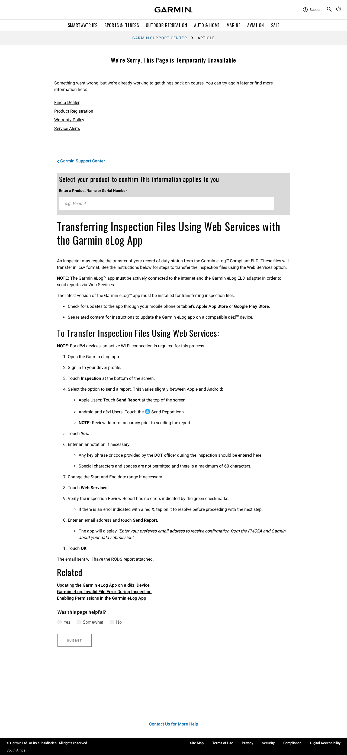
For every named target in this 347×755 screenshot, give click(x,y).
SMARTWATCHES (83, 25)
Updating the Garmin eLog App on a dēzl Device (103, 585)
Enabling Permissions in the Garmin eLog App (101, 598)
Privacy (247, 743)
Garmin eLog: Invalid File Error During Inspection (104, 591)
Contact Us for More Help (173, 724)
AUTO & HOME (207, 25)
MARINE (233, 25)
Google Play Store (251, 306)
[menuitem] (312, 9)
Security (268, 743)
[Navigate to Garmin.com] (173, 9)
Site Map (197, 743)
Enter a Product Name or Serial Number (93, 190)
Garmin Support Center (159, 38)
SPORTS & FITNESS (121, 25)
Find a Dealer (66, 102)
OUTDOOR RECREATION (166, 25)
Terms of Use (222, 743)
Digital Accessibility (325, 743)
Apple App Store (212, 306)
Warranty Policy (69, 119)
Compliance (292, 743)
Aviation (255, 25)
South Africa (16, 750)
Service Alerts (67, 128)
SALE (275, 25)
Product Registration (73, 111)
